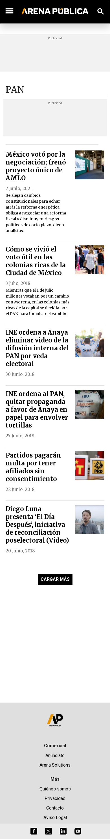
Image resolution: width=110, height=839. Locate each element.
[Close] (89, 376)
